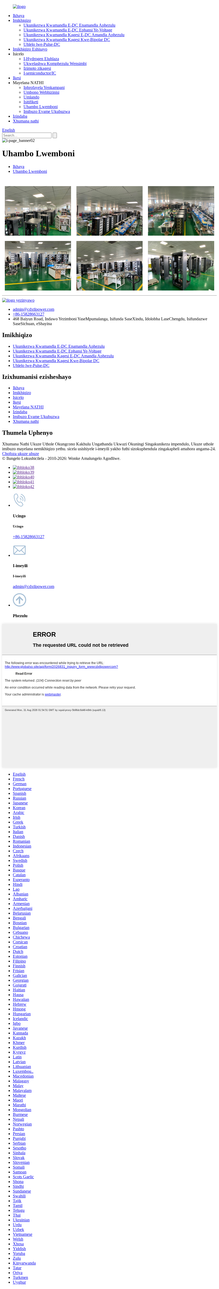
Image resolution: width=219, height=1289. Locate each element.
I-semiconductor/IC (40, 73)
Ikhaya (18, 15)
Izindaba (20, 116)
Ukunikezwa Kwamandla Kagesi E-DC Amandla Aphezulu (74, 34)
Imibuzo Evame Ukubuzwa (47, 111)
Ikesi (17, 78)
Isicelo (18, 397)
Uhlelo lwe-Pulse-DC (42, 44)
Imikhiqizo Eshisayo (30, 49)
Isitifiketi (31, 102)
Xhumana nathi (26, 121)
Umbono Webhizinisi (41, 92)
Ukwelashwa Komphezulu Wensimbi (55, 63)
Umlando (31, 97)
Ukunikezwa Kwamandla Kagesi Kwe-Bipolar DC (67, 39)
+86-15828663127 (28, 314)
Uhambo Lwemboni (41, 106)
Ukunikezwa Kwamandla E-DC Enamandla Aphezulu (69, 25)
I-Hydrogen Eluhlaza (41, 58)
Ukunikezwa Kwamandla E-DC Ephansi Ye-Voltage (68, 30)
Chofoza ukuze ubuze (20, 453)
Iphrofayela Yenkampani (44, 87)
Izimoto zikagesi (37, 68)
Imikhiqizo (22, 20)
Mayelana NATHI (28, 407)
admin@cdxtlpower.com (33, 309)
